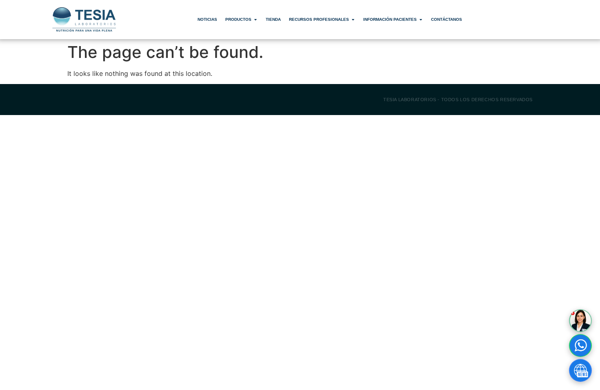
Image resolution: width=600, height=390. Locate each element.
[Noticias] (580, 370)
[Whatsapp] (580, 345)
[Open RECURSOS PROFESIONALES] (353, 19)
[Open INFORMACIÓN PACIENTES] (421, 19)
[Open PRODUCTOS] (255, 19)
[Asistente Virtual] (580, 320)
